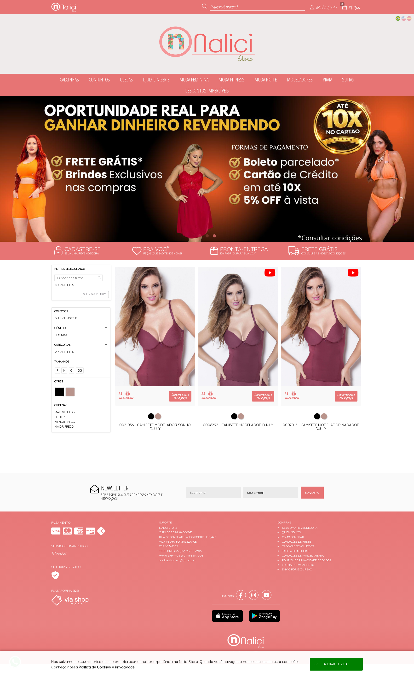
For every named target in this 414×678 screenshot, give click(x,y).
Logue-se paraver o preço (180, 396)
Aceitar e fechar (336, 664)
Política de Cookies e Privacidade (107, 667)
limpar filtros (96, 294)
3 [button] (214, 235)
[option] (207, 169)
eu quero (312, 492)
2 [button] (207, 235)
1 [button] (199, 235)
